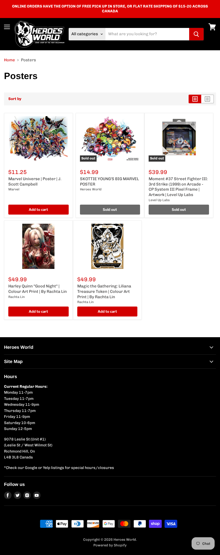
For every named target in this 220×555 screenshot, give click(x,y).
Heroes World (90, 189)
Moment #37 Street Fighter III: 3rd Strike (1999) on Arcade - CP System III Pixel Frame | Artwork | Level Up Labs (178, 186)
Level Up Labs (159, 200)
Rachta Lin (16, 297)
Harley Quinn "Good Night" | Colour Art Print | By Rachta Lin (37, 289)
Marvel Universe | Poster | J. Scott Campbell (34, 181)
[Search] (196, 34)
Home (9, 60)
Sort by (14, 99)
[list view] (207, 99)
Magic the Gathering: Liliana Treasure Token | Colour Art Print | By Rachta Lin (104, 291)
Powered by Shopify (110, 545)
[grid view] (195, 99)
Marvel (13, 189)
